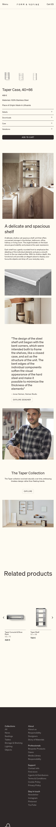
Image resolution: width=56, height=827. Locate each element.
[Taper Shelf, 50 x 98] (40, 617)
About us (32, 729)
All (6, 729)
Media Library (34, 755)
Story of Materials (36, 739)
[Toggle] (51, 112)
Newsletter (33, 794)
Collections (10, 726)
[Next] (52, 623)
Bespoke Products (36, 748)
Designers (33, 736)
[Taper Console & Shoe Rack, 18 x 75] (15, 617)
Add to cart (28, 137)
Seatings (9, 736)
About (31, 726)
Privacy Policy (34, 785)
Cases (31, 752)
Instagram (32, 798)
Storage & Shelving (13, 743)
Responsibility (34, 732)
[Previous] (3, 623)
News (7, 732)
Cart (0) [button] (50, 4)
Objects (8, 749)
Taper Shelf (34, 633)
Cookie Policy (34, 782)
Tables (8, 739)
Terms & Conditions (37, 778)
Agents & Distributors (38, 775)
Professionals (34, 745)
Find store (32, 771)
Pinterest (32, 801)
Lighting (8, 746)
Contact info (33, 768)
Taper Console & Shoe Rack (13, 634)
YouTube (32, 805)
